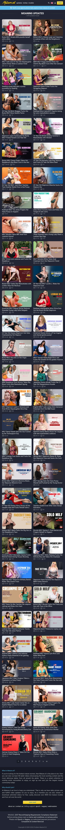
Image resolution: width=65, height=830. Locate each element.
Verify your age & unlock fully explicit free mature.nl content (34, 8)
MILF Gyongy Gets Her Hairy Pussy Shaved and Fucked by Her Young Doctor (47, 482)
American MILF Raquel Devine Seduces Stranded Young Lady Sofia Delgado (16, 309)
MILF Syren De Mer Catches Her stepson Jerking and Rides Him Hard (16, 605)
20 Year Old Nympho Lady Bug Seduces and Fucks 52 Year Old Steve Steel (47, 161)
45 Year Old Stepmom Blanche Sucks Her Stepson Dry (48, 186)
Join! (60, 3)
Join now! (32, 802)
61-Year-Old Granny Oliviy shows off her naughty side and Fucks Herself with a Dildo (16, 507)
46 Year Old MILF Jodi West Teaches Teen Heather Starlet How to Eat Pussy (15, 186)
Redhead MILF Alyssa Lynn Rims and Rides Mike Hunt (46, 654)
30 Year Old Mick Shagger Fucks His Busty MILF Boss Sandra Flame (15, 112)
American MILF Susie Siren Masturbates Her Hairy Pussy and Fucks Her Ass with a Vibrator (47, 680)
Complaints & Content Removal (32, 822)
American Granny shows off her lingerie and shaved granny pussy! (47, 334)
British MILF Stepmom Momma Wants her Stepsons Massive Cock (16, 482)
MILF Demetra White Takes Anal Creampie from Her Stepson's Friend (46, 260)
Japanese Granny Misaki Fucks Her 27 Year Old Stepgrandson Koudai (47, 383)
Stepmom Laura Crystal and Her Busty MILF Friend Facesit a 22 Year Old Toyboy (15, 138)
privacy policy (53, 817)
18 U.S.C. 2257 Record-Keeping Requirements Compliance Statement (32, 815)
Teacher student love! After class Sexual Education (47, 507)
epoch (38, 806)
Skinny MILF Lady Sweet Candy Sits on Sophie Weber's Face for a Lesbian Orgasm (15, 705)
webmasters (52, 806)
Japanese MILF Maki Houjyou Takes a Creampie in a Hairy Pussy (15, 679)
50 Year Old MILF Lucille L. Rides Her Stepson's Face (46, 285)
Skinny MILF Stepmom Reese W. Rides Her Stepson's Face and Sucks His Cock (47, 457)
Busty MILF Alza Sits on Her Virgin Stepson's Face (14, 359)
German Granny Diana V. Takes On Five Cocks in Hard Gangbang (15, 753)
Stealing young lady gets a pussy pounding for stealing (13, 87)
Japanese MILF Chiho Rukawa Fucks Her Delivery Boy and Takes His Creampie (47, 556)
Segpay (27, 819)
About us (11, 806)
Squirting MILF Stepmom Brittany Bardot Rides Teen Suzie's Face (16, 580)
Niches (25, 3)
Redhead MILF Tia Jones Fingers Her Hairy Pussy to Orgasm (15, 211)
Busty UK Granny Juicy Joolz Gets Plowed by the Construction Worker (45, 728)
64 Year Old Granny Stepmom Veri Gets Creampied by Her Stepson (16, 334)
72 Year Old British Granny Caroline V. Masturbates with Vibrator (46, 137)
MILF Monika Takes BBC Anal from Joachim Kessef (14, 235)
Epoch (20, 819)
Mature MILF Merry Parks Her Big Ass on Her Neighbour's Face (16, 531)
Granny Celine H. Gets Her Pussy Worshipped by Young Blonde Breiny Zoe (16, 728)
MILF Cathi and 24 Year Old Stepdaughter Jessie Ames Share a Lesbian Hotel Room (16, 64)
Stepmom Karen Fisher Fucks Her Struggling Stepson (45, 87)
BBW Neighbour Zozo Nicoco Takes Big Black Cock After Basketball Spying (16, 383)
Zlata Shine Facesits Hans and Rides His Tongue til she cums (47, 211)
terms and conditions (36, 817)
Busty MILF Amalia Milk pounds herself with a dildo (16, 38)
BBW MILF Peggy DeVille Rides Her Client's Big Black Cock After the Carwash (48, 63)
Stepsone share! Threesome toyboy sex (47, 629)
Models (31, 3)
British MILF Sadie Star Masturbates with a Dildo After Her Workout (16, 285)
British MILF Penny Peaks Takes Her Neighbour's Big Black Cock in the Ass (15, 161)
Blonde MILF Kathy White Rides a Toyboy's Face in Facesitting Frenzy (46, 753)
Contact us (19, 806)
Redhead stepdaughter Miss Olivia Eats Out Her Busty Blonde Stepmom (47, 309)
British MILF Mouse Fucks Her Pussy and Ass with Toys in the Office (48, 605)
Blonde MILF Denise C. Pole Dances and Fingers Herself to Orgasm (47, 531)
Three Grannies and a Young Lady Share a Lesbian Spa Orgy (48, 235)
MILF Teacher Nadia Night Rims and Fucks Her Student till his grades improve (48, 359)
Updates (19, 3)
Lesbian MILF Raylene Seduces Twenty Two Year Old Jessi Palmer (16, 630)
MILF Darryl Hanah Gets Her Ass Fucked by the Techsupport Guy (16, 432)
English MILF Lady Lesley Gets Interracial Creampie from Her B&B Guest (48, 408)
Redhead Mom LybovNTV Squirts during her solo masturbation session (47, 112)
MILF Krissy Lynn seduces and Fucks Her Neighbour (16, 260)
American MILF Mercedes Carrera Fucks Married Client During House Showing (16, 556)
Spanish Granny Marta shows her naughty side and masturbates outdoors (48, 432)
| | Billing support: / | (32, 806)
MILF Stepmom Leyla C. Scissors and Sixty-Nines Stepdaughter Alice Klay (15, 408)
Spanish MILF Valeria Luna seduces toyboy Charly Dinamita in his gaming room (15, 655)
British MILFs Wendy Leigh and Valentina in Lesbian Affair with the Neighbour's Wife (47, 39)
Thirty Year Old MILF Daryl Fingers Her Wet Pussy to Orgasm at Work (46, 704)
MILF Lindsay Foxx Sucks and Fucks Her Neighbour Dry (16, 457)
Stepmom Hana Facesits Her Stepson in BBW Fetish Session (47, 580)
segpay (44, 806)
